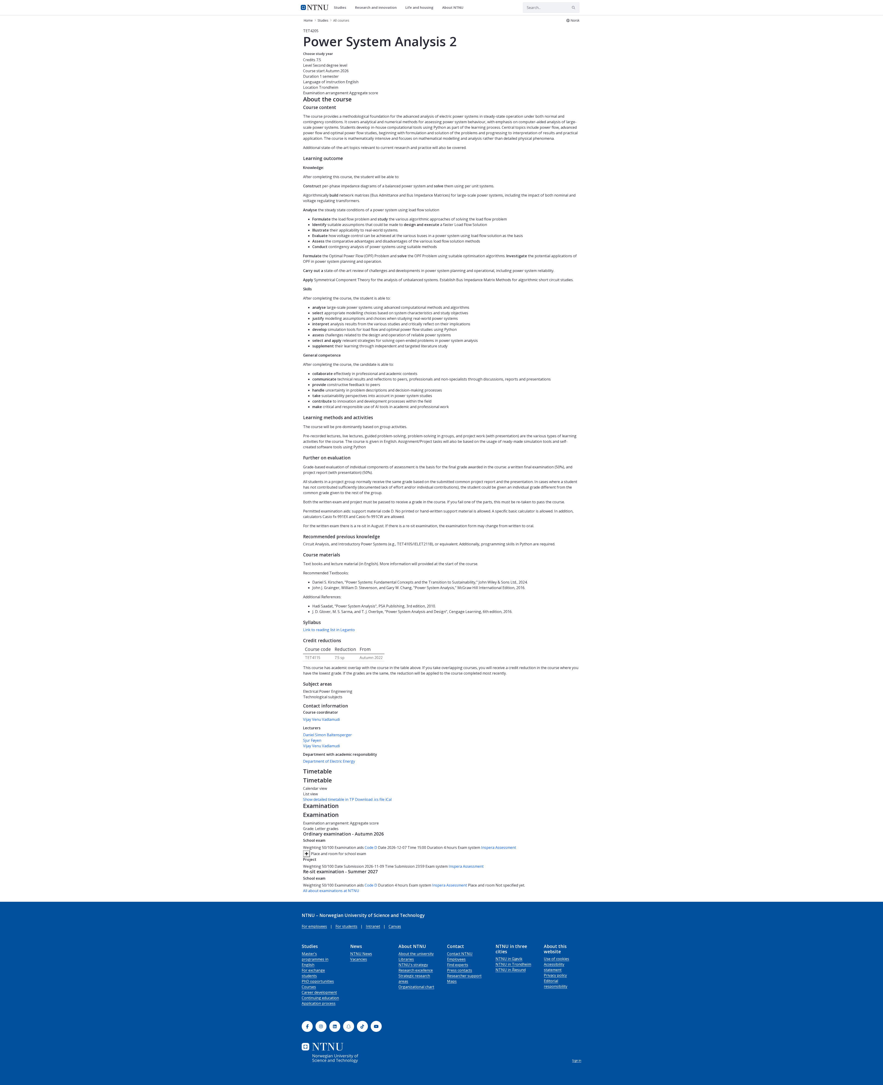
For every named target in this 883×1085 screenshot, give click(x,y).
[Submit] (574, 8)
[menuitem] (341, 8)
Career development (319, 992)
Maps (452, 981)
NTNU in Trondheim (513, 964)
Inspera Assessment (498, 847)
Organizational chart (416, 986)
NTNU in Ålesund (511, 969)
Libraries (406, 959)
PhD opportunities (318, 981)
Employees (456, 959)
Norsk (575, 20)
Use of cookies (556, 958)
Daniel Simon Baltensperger (327, 734)
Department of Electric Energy (329, 761)
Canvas (395, 926)
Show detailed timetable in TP (328, 799)
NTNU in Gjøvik (509, 958)
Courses (309, 986)
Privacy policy (555, 975)
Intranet (373, 926)
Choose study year (318, 54)
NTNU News (361, 953)
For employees (314, 926)
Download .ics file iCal (373, 799)
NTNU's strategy (413, 964)
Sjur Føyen (312, 740)
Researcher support (464, 975)
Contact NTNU (460, 953)
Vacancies (358, 959)
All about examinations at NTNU (331, 890)
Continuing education (320, 997)
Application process (318, 1003)
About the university (416, 953)
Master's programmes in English (315, 959)
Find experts (457, 964)
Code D (371, 847)
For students (346, 926)
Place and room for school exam (338, 853)
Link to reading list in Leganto (329, 629)
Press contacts (459, 970)
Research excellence (415, 970)
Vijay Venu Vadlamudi (321, 719)
